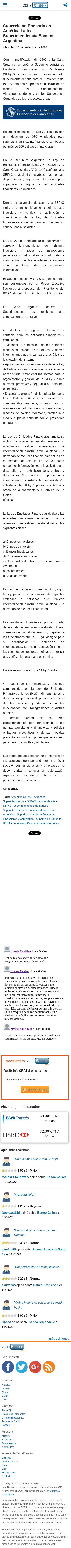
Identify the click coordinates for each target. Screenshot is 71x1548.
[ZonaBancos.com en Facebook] (8, 1367)
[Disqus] (33, 890)
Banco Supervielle (42, 1322)
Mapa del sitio (9, 1472)
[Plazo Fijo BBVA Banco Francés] (16, 1119)
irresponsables (25, 1194)
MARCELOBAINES (15, 1177)
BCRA (5, 1396)
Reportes (6, 1439)
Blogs (5, 1392)
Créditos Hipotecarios (13, 1417)
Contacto (6, 1476)
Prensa (5, 1465)
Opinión (6, 1388)
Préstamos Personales (13, 1414)
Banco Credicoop (46, 1285)
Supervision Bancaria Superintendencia (36, 823)
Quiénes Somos (10, 1461)
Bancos (6, 1425)
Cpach (6, 1322)
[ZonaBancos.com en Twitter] (22, 1367)
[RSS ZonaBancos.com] (49, 1367)
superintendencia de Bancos (31, 805)
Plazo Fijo (7, 1410)
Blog (4, 1469)
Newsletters (8, 1447)
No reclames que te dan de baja (36, 1159)
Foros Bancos (9, 1443)
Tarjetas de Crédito (11, 1421)
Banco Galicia (56, 1177)
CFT (4, 1399)
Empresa (6, 1458)
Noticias (6, 1385)
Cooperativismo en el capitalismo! (37, 1267)
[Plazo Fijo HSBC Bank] (16, 1134)
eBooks (6, 1436)
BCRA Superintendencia (41, 801)
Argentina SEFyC (21, 796)
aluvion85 (9, 1249)
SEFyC (7, 805)
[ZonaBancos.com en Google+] (35, 1367)
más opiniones (59, 1338)
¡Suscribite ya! (35, 1089)
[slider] (9, 1170)
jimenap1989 (11, 1212)
